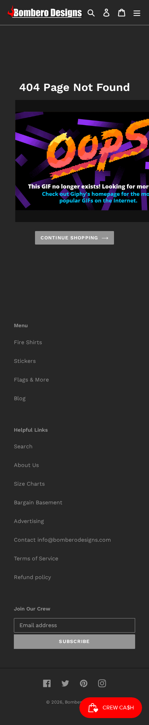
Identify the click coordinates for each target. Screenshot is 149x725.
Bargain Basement (38, 502)
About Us (26, 465)
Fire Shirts (28, 342)
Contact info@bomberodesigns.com (62, 539)
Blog (20, 398)
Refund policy (32, 577)
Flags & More (31, 379)
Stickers (25, 361)
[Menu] (136, 12)
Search (23, 446)
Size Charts (29, 483)
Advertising (29, 521)
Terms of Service (36, 558)
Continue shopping (69, 237)
